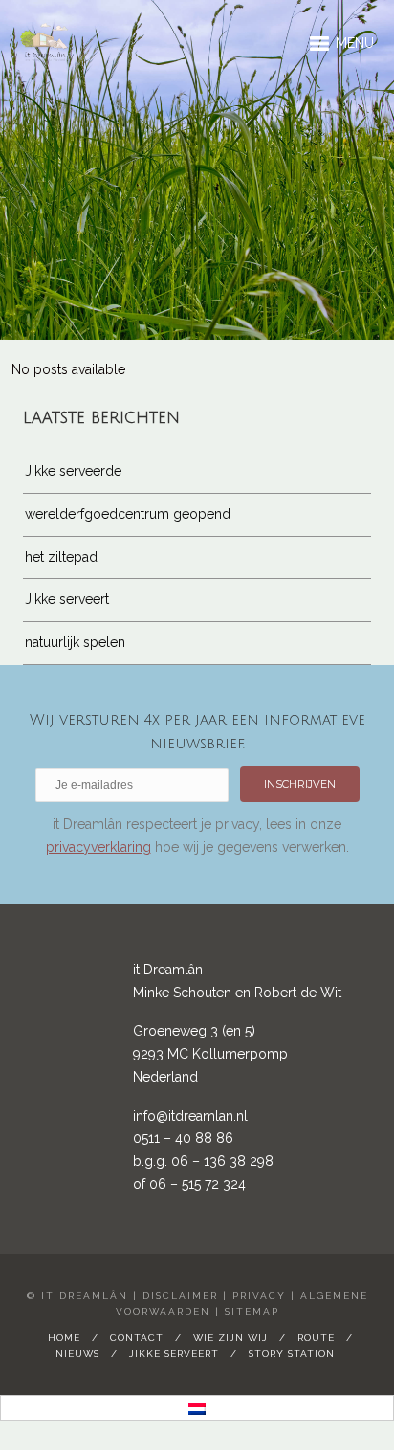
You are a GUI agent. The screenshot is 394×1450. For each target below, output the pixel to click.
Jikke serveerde (73, 471)
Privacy (259, 1295)
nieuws (77, 1354)
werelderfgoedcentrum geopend (127, 514)
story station (292, 1354)
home (64, 1337)
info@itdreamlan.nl (190, 1116)
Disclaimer (180, 1295)
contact (137, 1337)
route (316, 1337)
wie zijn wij (230, 1337)
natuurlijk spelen (75, 642)
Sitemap (252, 1311)
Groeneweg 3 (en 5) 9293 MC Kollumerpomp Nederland (210, 1053)
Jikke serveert (67, 599)
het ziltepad (61, 557)
